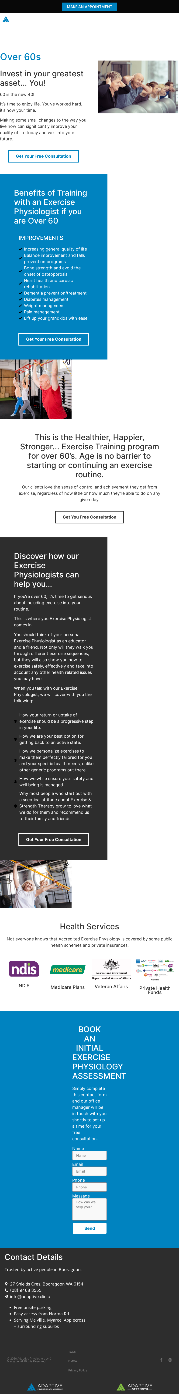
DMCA (72, 1361)
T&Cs (72, 1351)
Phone (78, 1180)
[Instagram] (170, 1360)
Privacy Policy (77, 1370)
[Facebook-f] (161, 1360)
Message (81, 1196)
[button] (173, 19)
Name (78, 1148)
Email (77, 1164)
